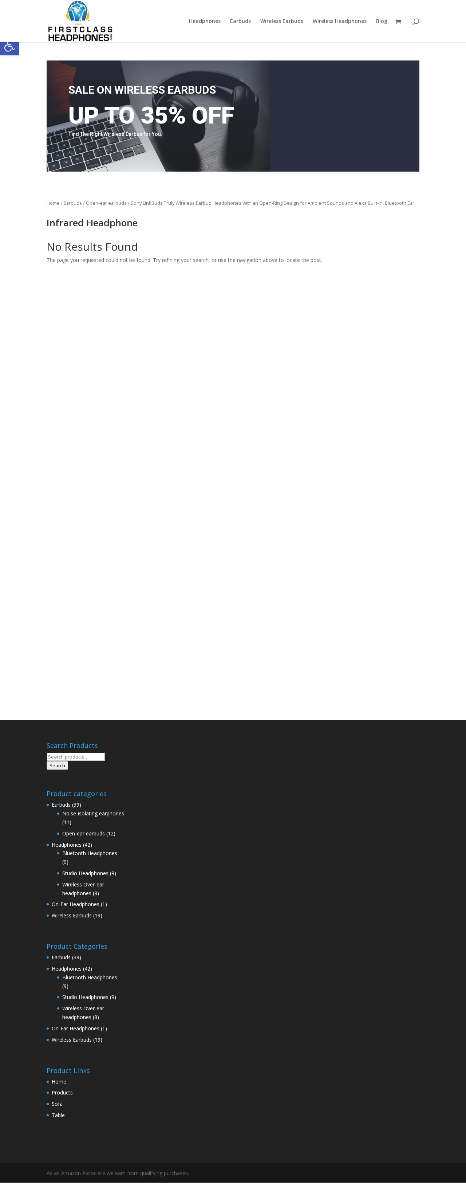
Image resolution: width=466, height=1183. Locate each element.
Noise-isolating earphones (93, 813)
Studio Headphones (85, 873)
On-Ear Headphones (75, 904)
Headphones (205, 21)
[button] (9, 45)
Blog (381, 21)
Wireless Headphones (340, 21)
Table (58, 1115)
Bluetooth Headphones (89, 853)
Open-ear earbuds (106, 203)
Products (62, 1092)
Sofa (57, 1103)
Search (57, 765)
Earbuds (240, 21)
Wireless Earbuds (281, 21)
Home (53, 203)
